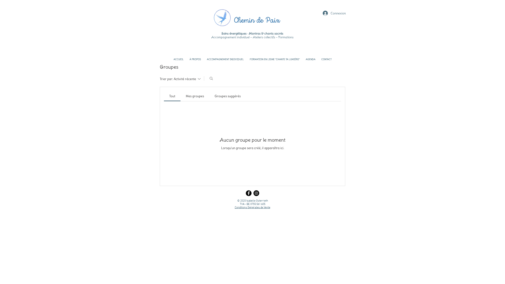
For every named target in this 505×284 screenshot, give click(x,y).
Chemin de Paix (256, 21)
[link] (172, 96)
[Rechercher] (211, 78)
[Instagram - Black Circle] (256, 193)
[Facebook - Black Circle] (249, 193)
